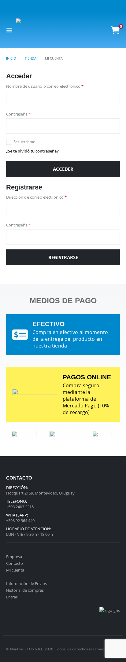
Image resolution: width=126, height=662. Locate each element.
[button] (11, 30)
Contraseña (28, 114)
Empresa (14, 556)
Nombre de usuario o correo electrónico (55, 86)
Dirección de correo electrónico (46, 197)
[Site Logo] (28, 30)
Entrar (11, 597)
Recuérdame (24, 141)
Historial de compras (25, 590)
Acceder (63, 169)
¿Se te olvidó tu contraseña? (32, 151)
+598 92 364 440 (20, 520)
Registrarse (63, 257)
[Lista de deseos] (88, 30)
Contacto (14, 563)
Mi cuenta (15, 570)
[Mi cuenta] (102, 30)
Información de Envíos (26, 583)
